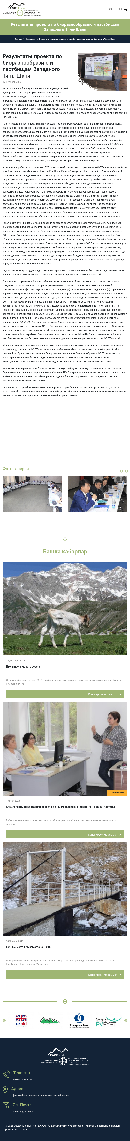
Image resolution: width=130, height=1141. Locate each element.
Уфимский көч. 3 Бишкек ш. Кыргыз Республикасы (40, 1095)
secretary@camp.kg (23, 1111)
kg (111, 9)
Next (126, 471)
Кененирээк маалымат (103, 694)
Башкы (18, 39)
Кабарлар (30, 39)
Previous (121, 471)
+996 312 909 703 (22, 1079)
